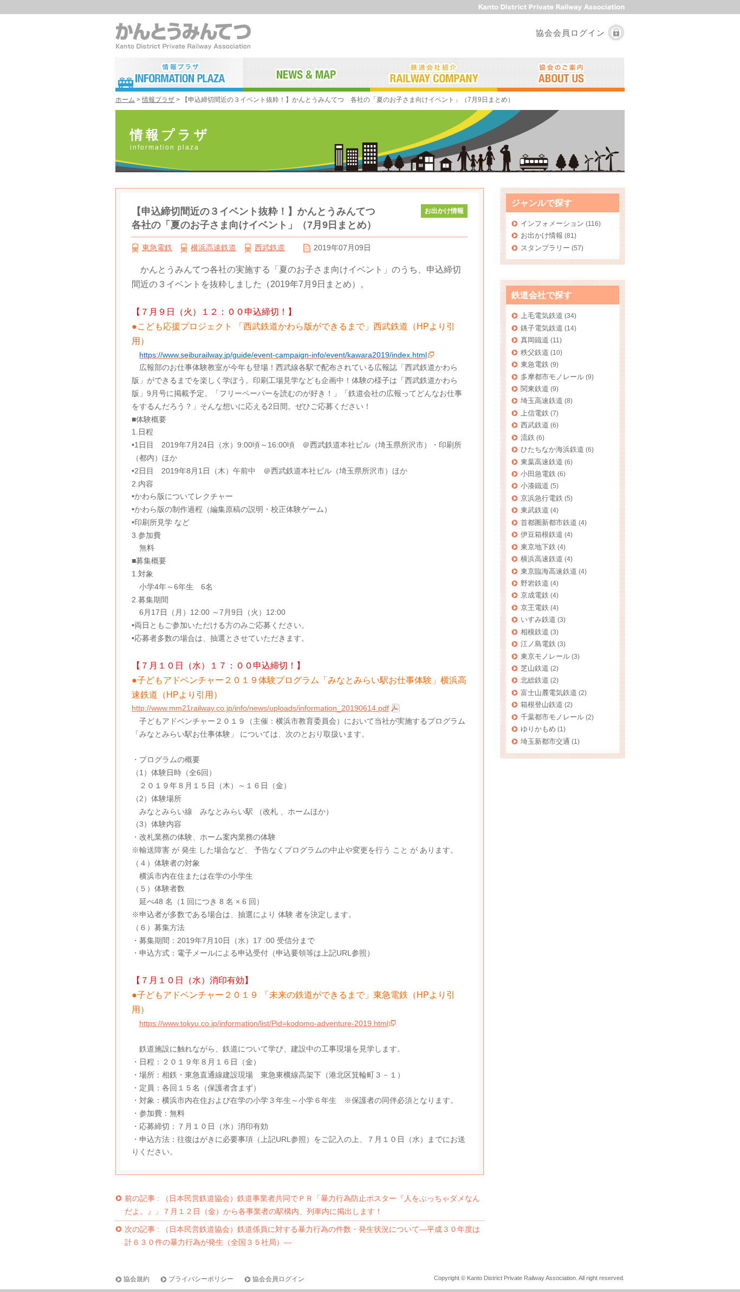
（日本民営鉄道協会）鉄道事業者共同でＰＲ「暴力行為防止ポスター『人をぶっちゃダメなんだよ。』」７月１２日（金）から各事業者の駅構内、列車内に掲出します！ (302, 1205)
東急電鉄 (157, 247)
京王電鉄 (535, 607)
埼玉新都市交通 (545, 741)
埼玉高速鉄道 (542, 401)
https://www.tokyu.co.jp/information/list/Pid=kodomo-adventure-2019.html (263, 1023)
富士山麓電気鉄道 (549, 693)
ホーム (125, 99)
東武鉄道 (535, 510)
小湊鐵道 (535, 486)
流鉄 (528, 437)
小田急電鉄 (538, 474)
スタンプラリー (545, 248)
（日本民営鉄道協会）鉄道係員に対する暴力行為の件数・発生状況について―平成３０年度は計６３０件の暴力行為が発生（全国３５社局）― (302, 1235)
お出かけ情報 (542, 235)
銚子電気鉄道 (542, 328)
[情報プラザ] (179, 75)
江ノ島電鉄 (538, 644)
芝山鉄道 (535, 668)
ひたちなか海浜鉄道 (552, 449)
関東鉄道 (535, 389)
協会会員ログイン (570, 32)
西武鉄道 (270, 247)
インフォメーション (552, 223)
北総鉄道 (535, 680)
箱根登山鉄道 (542, 704)
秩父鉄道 (535, 352)
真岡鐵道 (535, 340)
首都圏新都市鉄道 (549, 522)
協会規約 (137, 1279)
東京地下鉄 (538, 547)
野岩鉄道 (535, 583)
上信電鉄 (535, 413)
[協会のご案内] (561, 75)
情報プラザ (158, 99)
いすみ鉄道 (538, 619)
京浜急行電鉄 (542, 498)
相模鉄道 (535, 632)
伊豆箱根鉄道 (542, 534)
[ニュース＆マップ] (306, 75)
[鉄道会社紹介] (433, 75)
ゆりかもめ (538, 729)
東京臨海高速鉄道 (549, 571)
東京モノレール (545, 656)
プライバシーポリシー (200, 1279)
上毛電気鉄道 (542, 315)
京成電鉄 (535, 595)
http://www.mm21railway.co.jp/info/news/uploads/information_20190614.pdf (260, 708)
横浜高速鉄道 (213, 247)
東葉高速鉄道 (542, 462)
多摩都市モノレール (552, 377)
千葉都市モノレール (552, 717)
